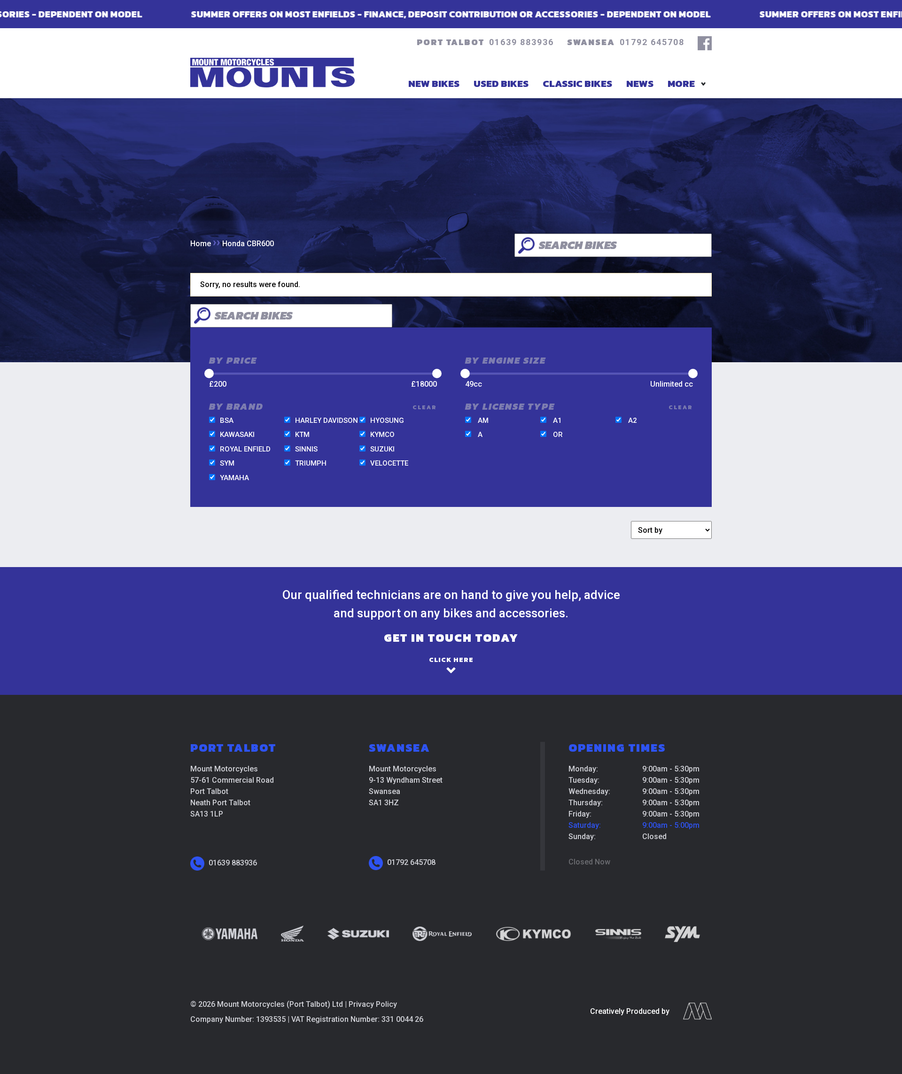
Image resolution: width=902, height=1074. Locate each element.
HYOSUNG (387, 420)
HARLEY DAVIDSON (326, 420)
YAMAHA (234, 478)
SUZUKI (382, 449)
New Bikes (433, 83)
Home (200, 243)
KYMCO (382, 434)
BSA (226, 420)
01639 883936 (521, 42)
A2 (632, 420)
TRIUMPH (311, 463)
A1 (557, 420)
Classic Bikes (577, 83)
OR (558, 434)
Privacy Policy (373, 1004)
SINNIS (306, 449)
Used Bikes (501, 83)
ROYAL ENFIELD (245, 449)
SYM (227, 463)
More (681, 83)
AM (483, 420)
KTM (302, 434)
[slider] (209, 373)
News (639, 83)
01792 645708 (652, 42)
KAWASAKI (237, 434)
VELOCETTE (389, 463)
